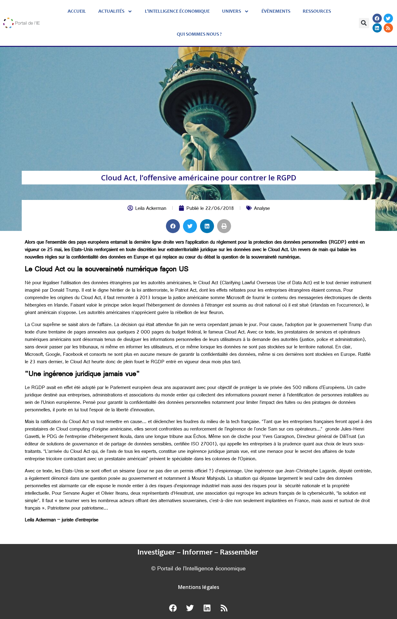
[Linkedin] (377, 28)
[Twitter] (388, 18)
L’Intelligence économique (177, 11)
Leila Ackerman (150, 209)
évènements (275, 11)
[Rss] (388, 28)
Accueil (77, 11)
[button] (364, 23)
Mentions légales (198, 587)
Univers (231, 11)
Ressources (317, 11)
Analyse (262, 209)
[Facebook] (377, 18)
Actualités (111, 11)
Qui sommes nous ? (199, 34)
